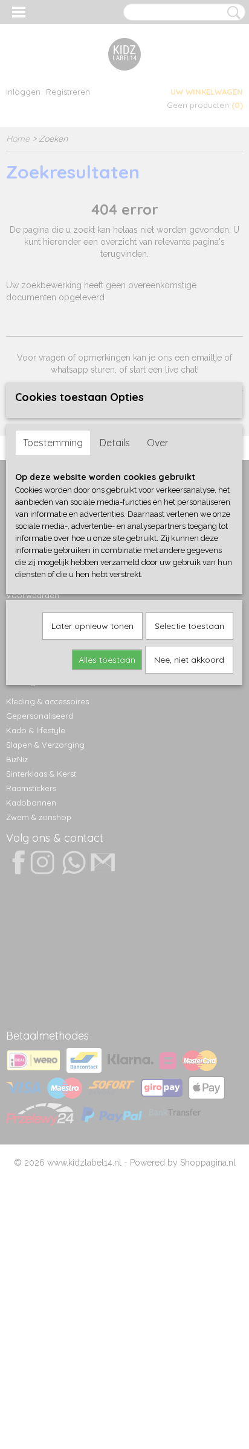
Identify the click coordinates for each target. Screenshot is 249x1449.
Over (158, 443)
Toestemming (53, 443)
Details (115, 443)
